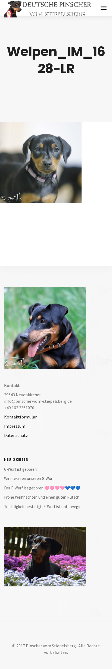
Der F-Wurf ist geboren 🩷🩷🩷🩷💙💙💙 (42, 488)
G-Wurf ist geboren (20, 469)
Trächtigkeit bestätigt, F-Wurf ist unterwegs (42, 506)
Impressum (14, 426)
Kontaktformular (20, 417)
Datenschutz (16, 435)
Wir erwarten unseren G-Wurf (29, 478)
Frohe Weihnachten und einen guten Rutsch (41, 497)
